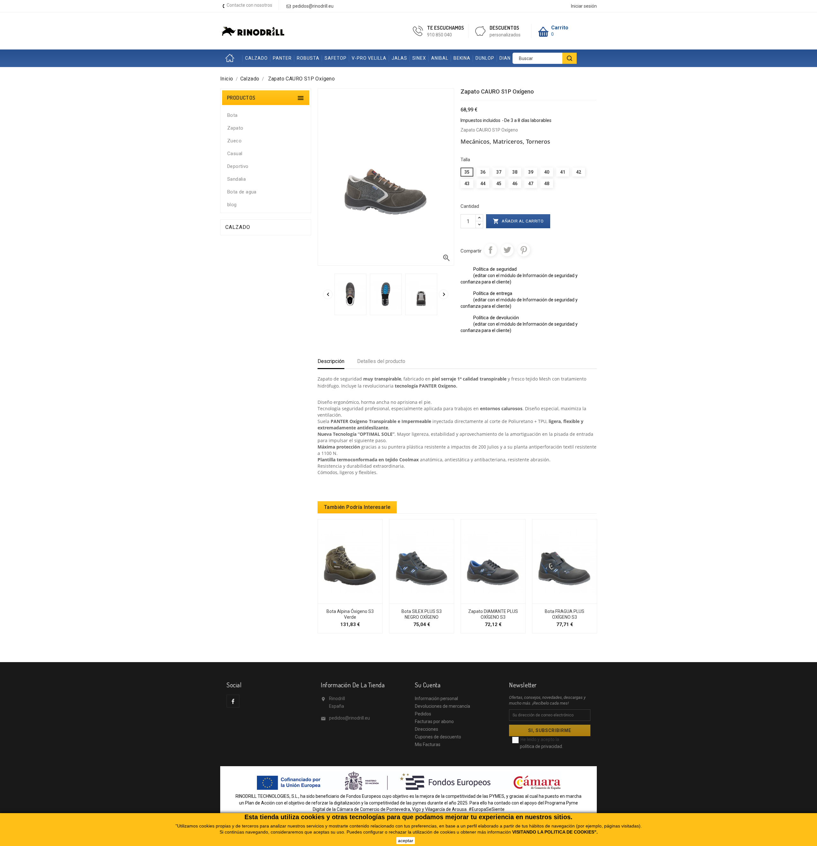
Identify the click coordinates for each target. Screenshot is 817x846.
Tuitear (507, 250)
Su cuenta (427, 684)
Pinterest (523, 250)
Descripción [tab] (331, 361)
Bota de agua (242, 192)
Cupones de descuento (438, 736)
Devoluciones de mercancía (442, 706)
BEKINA (461, 58)
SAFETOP (336, 58)
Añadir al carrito (518, 221)
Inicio (231, 58)
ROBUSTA (308, 58)
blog (232, 205)
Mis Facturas (427, 744)
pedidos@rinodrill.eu (349, 718)
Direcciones (426, 729)
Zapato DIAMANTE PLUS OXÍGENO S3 (493, 614)
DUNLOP (485, 58)
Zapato (235, 128)
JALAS (399, 58)
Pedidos (423, 713)
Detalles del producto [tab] (381, 361)
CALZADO (256, 58)
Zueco (234, 141)
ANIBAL (439, 58)
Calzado (237, 227)
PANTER (282, 58)
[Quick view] (357, 600)
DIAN (505, 58)
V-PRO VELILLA (369, 58)
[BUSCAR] (569, 58)
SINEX (419, 58)
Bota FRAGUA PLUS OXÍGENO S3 (564, 614)
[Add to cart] (343, 600)
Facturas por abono (434, 721)
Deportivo (238, 166)
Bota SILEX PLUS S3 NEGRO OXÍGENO (421, 614)
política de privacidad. (541, 746)
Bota (232, 115)
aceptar (405, 840)
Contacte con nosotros (249, 5)
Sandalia (236, 179)
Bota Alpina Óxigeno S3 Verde (350, 614)
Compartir (490, 250)
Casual (234, 153)
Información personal (436, 698)
